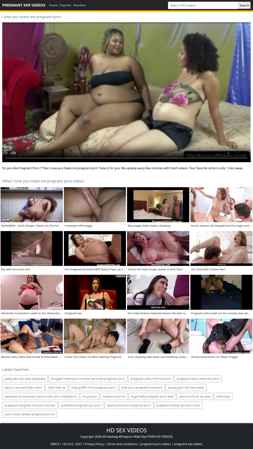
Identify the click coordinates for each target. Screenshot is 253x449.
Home (53, 5)
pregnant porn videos (155, 444)
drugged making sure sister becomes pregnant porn (88, 379)
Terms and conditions (122, 444)
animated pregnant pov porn (81, 405)
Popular (65, 5)
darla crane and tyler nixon (23, 387)
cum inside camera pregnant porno (29, 414)
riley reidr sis (57, 387)
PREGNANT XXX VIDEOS (23, 5)
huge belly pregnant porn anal (152, 396)
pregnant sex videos (188, 444)
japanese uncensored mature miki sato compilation (41, 396)
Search (244, 5)
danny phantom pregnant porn (129, 405)
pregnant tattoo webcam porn (198, 379)
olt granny (89, 396)
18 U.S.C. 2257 (72, 444)
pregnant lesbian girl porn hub (178, 405)
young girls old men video (186, 387)
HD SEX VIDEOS (126, 430)
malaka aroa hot (113, 396)
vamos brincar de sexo (195, 396)
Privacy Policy (94, 444)
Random (79, 5)
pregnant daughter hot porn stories (30, 405)
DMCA (55, 444)
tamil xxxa (223, 396)
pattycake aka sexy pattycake (25, 379)
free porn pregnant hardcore (141, 387)
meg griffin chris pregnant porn (93, 387)
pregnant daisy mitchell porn (151, 379)
